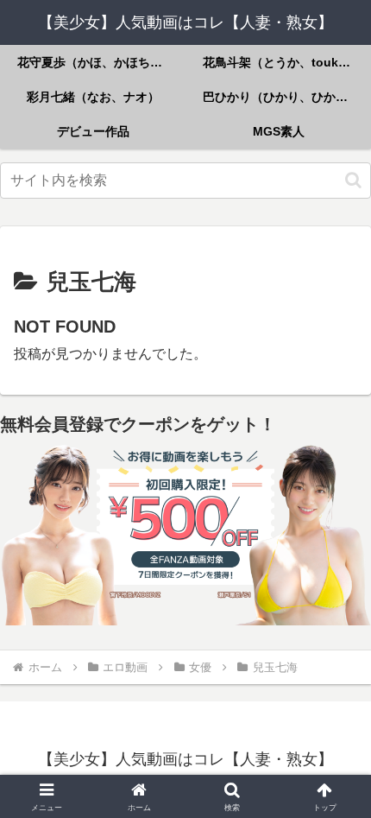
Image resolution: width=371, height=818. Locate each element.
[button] (353, 180)
